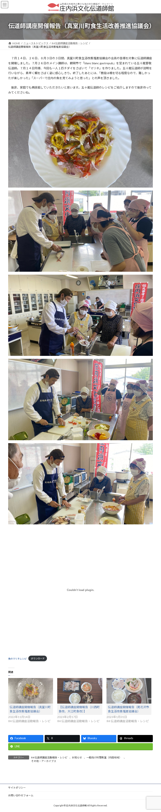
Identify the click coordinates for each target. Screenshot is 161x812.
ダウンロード (38, 658)
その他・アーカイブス (43, 761)
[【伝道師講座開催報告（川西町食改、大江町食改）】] (79, 691)
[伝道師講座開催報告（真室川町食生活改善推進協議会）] (30, 691)
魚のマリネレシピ (17, 658)
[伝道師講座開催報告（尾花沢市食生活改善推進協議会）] (128, 691)
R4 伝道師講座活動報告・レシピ (49, 757)
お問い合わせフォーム (20, 795)
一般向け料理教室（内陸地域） (104, 757)
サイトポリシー (17, 787)
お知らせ (77, 757)
